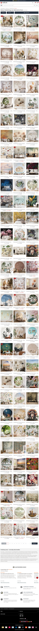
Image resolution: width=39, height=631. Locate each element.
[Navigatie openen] (1, 5)
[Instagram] (20, 616)
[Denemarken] (25, 621)
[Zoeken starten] (34, 5)
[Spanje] (28, 621)
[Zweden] (29, 621)
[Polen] (31, 621)
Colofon (2, 608)
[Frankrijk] (21, 621)
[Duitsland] (20, 621)
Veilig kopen (6, 592)
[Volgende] (37, 578)
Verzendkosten (6, 586)
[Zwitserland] (27, 621)
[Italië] (22, 621)
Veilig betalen (25, 598)
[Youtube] (22, 616)
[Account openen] (33, 2)
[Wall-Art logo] (4, 2)
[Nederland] (24, 621)
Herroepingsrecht (11, 608)
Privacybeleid (6, 608)
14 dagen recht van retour (28, 586)
